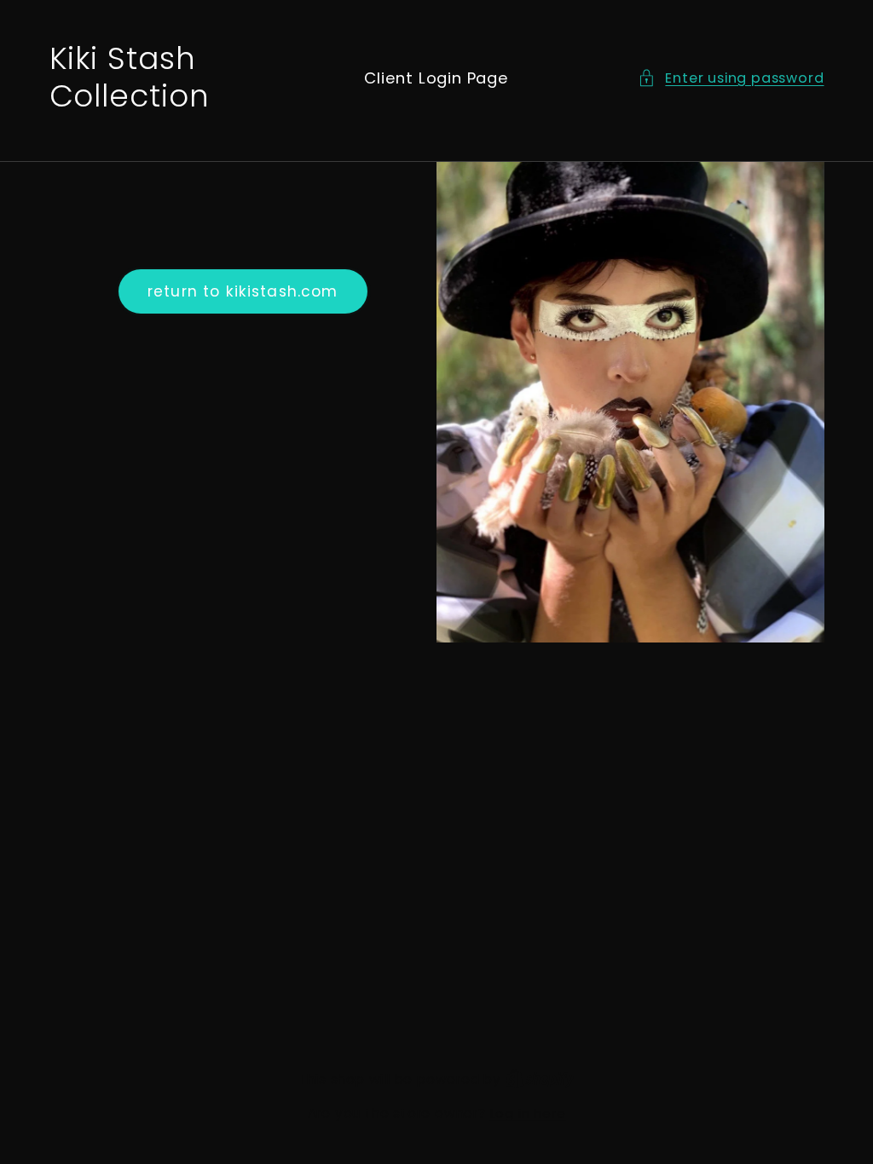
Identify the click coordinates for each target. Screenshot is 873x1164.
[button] (731, 77)
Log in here (528, 1113)
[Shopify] (540, 1079)
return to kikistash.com (242, 291)
